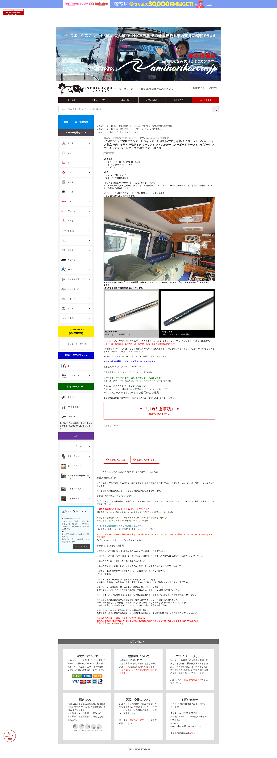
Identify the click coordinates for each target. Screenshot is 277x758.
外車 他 (71, 318)
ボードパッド (73, 366)
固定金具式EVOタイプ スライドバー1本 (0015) (124, 367)
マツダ (70, 182)
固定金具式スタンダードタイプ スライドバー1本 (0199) (128, 372)
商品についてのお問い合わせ (120, 471)
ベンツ (70, 240)
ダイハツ (71, 211)
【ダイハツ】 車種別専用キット (121, 129)
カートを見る (206, 100)
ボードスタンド (74, 466)
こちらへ (193, 733)
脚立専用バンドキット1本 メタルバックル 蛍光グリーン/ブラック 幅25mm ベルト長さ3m (135, 512)
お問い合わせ (152, 100)
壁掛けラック (73, 456)
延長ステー (72, 397)
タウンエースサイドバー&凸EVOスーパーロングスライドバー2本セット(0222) (138, 381)
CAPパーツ (72, 416)
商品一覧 (125, 100)
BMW (70, 269)
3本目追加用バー (75, 407)
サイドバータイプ (131, 132)
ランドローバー (74, 289)
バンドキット (73, 375)
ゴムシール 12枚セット (107, 574)
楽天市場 (213, 88)
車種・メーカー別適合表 (76, 122)
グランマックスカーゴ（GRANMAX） (149, 129)
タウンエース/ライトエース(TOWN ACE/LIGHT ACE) (153, 126)
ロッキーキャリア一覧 (77, 344)
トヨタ (70, 143)
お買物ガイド (199, 88)
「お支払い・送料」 (137, 720)
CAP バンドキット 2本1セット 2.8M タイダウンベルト (120, 540)
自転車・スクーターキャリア (78, 477)
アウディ (71, 260)
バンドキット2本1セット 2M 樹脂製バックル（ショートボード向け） (127, 529)
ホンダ (70, 162)
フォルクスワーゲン (76, 279)
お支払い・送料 (98, 100)
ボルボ (70, 250)
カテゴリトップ (102, 126)
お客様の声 (178, 100)
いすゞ (70, 201)
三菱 (69, 172)
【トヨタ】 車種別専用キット (121, 126)
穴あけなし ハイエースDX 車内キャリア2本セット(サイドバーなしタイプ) (135, 389)
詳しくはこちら (81, 546)
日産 (69, 153)
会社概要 (72, 100)
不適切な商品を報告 (148, 471)
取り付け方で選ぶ (116, 132)
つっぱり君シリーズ (76, 446)
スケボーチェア (74, 489)
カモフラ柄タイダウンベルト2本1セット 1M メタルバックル (123, 521)
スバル (70, 192)
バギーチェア (73, 498)
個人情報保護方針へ (194, 680)
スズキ (70, 221)
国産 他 (71, 231)
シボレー (71, 299)
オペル (70, 308)
